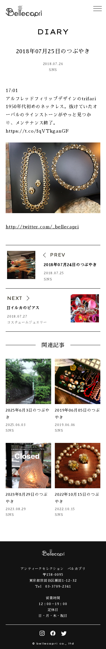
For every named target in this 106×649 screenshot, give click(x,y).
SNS (53, 70)
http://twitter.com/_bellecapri (42, 227)
